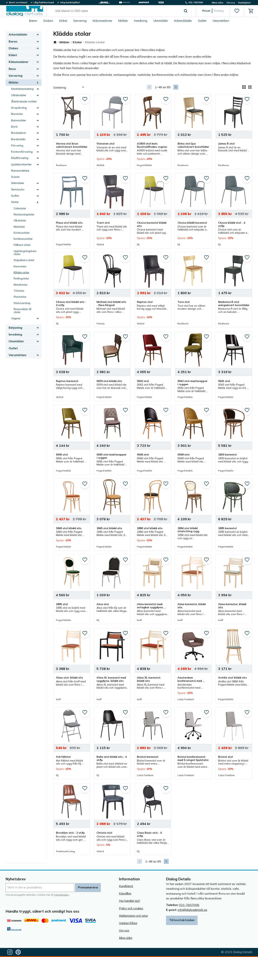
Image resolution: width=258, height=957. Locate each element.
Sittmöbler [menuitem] (17, 183)
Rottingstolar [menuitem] (21, 278)
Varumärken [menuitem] (220, 20)
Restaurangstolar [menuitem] (24, 214)
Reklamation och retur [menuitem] (133, 916)
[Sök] (185, 11)
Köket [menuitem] (63, 20)
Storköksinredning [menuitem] (22, 88)
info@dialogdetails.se (192, 910)
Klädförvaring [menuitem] (19, 158)
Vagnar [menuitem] (15, 318)
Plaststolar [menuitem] (20, 296)
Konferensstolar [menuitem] (23, 238)
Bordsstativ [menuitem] (18, 139)
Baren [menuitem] (33, 20)
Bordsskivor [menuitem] (18, 133)
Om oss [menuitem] (230, 2)
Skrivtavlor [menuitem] (18, 189)
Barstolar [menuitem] (17, 114)
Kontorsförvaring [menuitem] (21, 151)
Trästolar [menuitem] (19, 290)
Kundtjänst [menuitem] (244, 2)
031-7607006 (189, 905)
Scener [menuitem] (15, 177)
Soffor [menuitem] (15, 195)
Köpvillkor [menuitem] (125, 893)
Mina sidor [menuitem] (217, 2)
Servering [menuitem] (80, 20)
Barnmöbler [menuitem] (18, 120)
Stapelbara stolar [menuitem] (24, 260)
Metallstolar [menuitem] (21, 284)
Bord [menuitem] (14, 126)
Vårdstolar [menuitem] (20, 220)
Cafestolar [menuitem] (20, 208)
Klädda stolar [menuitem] (21, 272)
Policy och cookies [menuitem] (131, 908)
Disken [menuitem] (48, 20)
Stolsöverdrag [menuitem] (22, 303)
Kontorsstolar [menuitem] (22, 232)
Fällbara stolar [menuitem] (22, 244)
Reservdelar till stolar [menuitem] (22, 310)
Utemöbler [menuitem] (160, 20)
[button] (237, 11)
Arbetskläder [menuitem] (183, 20)
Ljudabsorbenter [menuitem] (21, 164)
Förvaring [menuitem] (17, 145)
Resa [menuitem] (12, 69)
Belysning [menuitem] (15, 327)
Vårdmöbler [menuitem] (18, 95)
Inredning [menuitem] (140, 20)
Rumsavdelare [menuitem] (20, 170)
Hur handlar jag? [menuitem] (129, 901)
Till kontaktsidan (182, 920)
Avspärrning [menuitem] (19, 107)
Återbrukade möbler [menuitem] (24, 101)
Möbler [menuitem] (123, 20)
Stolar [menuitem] (15, 202)
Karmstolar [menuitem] (20, 266)
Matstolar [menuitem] (19, 226)
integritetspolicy (61, 895)
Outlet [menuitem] (202, 20)
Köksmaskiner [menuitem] (102, 20)
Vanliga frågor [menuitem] (128, 923)
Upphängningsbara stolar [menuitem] (25, 252)
